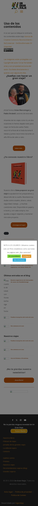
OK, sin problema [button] (14, 256)
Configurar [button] (26, 256)
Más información (19, 260)
